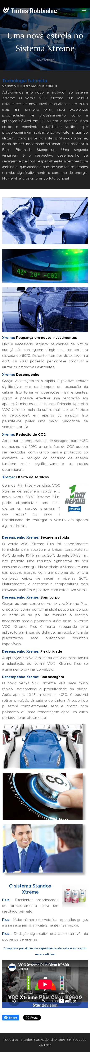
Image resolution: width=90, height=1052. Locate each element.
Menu (84, 10)
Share (13, 1017)
